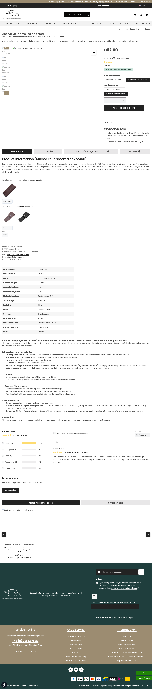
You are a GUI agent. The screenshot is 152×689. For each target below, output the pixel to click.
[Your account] (141, 14)
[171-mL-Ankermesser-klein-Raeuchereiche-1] (56, 71)
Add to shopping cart (124, 107)
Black (5, 235)
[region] (50, 71)
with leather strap (114, 89)
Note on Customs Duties (75, 660)
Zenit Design (34, 686)
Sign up (14, 6)
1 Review (107, 65)
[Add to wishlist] (93, 52)
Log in (7, 6)
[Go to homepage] (12, 15)
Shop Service (76, 630)
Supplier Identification (126, 660)
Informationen (127, 630)
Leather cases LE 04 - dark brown (19, 545)
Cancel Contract (126, 648)
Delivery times (126, 640)
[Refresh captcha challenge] (94, 596)
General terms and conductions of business (127, 656)
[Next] (6, 93)
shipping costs (102, 686)
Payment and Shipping (76, 656)
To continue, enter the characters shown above (114, 602)
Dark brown (7, 201)
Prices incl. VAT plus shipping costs (117, 58)
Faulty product (76, 640)
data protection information (119, 585)
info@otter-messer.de (16, 257)
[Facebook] (70, 669)
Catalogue (126, 636)
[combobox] (75, 14)
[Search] (87, 14)
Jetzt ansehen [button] (103, 6)
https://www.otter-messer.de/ (18, 254)
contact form (30, 651)
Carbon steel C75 (114, 80)
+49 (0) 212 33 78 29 (25, 641)
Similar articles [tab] (115, 502)
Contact (76, 652)
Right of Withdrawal (126, 644)
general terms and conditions (124, 588)
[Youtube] (76, 669)
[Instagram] (81, 669)
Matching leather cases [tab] (41, 502)
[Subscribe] (141, 572)
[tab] (17, 151)
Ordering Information (76, 636)
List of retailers (76, 648)
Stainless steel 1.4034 (137, 80)
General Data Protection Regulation (126, 652)
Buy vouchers (76, 644)
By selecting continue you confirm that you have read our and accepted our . (120, 585)
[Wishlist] (135, 14)
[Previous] (6, 47)
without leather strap (115, 93)
